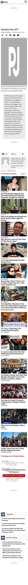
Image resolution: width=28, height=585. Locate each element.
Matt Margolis (5, 332)
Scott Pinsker (5, 355)
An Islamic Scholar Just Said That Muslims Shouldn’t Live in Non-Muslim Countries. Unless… (14, 377)
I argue (3, 86)
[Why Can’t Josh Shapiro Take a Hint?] (14, 416)
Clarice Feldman (5, 32)
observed (12, 96)
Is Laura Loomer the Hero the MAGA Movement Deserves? (13, 353)
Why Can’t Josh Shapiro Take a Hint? (13, 426)
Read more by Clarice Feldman (17, 166)
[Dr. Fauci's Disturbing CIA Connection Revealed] (14, 319)
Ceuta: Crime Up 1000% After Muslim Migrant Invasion (12, 449)
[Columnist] (6, 161)
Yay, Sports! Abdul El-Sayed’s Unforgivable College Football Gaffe (13, 402)
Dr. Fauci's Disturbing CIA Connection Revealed (11, 329)
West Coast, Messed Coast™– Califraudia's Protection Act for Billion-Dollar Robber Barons (12, 550)
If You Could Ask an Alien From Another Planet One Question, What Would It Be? (13, 544)
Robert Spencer (5, 380)
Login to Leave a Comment (14, 475)
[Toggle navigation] (25, 1)
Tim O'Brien (4, 405)
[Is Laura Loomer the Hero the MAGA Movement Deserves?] (14, 343)
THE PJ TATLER (11, 170)
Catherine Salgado (6, 452)
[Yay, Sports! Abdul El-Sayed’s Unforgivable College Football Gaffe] (14, 391)
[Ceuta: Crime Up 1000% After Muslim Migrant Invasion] (14, 439)
